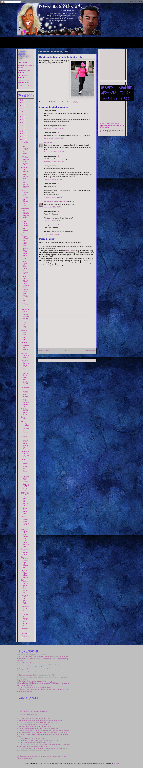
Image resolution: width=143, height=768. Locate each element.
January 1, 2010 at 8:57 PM (53, 207)
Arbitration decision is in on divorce (24, 411)
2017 (21, 117)
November (25, 628)
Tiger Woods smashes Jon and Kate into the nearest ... (25, 428)
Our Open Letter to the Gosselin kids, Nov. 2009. (35, 718)
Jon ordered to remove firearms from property (25, 392)
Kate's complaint (23, 62)
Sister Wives (43, 746)
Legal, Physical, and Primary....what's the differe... (25, 196)
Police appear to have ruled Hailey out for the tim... (25, 240)
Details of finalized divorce (24, 373)
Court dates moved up (25, 608)
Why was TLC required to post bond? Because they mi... (24, 443)
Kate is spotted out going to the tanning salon (61, 57)
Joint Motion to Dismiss (25, 86)
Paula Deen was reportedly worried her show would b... (25, 214)
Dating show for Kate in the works (24, 149)
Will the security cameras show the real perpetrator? (25, 227)
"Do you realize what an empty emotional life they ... (25, 521)
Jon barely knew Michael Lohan (24, 551)
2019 (21, 111)
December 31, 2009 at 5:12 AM (54, 162)
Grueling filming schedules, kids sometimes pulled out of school (39, 665)
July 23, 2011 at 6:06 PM (52, 234)
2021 (21, 106)
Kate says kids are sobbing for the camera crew (24, 534)
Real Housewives (32, 746)
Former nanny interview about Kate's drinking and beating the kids (40, 728)
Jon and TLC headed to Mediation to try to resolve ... (24, 466)
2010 (21, 137)
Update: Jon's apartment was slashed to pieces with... (25, 282)
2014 (21, 125)
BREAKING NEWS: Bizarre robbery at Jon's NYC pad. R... (25, 295)
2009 (21, 139)
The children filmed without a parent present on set (35, 681)
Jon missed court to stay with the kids (25, 454)
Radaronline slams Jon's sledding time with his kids (25, 314)
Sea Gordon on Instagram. (111, 131)
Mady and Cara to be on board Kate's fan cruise (35, 687)
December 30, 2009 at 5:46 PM (54, 128)
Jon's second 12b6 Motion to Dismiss (24, 81)
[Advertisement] (58, 42)
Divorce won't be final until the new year (25, 402)
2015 (21, 122)
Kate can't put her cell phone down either (24, 599)
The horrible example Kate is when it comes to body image (39, 740)
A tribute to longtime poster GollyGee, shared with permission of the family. (112, 125)
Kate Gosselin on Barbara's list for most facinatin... (25, 619)
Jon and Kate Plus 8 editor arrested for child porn (35, 657)
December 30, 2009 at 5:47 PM (54, 138)
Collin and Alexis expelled (27, 675)
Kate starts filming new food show (25, 543)
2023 (21, 100)
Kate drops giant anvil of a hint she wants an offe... (25, 364)
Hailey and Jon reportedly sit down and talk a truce (24, 173)
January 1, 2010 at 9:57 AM (53, 179)
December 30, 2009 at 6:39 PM (54, 152)
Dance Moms (52, 744)
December (25, 142)
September (25, 636)
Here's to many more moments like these (24, 335)
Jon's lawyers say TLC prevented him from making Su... (24, 586)
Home (67, 351)
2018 (21, 114)
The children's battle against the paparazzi (32, 663)
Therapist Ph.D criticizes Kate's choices (33, 738)
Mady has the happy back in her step (24, 573)
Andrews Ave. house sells (24, 510)
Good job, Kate (24, 204)
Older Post (90, 351)
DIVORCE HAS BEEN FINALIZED (24, 381)
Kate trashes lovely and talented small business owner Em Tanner (41, 748)
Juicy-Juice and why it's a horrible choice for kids (36, 742)
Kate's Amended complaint (23, 76)
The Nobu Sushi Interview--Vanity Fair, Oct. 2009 (35, 726)
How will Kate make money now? (24, 324)
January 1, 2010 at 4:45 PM (53, 197)
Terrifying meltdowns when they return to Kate (34, 669)
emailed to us (69, 251)
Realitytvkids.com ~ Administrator (56, 201)
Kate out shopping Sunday (25, 355)
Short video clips (24, 671)
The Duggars (43, 744)
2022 (21, 103)
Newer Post (44, 351)
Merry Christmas (25, 304)
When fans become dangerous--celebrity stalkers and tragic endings (41, 720)
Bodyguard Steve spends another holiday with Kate (24, 253)
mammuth (101, 763)
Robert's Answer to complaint (24, 71)
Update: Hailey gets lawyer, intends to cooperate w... (24, 268)
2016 (21, 120)
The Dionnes (62, 744)
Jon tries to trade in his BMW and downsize (25, 346)
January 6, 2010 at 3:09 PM (53, 221)
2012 (21, 131)
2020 (21, 108)
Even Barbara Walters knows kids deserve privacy (24, 562)
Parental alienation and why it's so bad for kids (34, 724)
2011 (21, 134)
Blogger (116, 763)
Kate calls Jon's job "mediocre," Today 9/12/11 (34, 711)
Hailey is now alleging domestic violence (25, 184)
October (24, 633)
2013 (21, 128)
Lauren (46, 142)
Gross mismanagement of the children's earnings (35, 667)
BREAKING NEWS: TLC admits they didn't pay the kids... (25, 499)
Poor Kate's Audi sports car (28, 714)
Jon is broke (23, 418)
